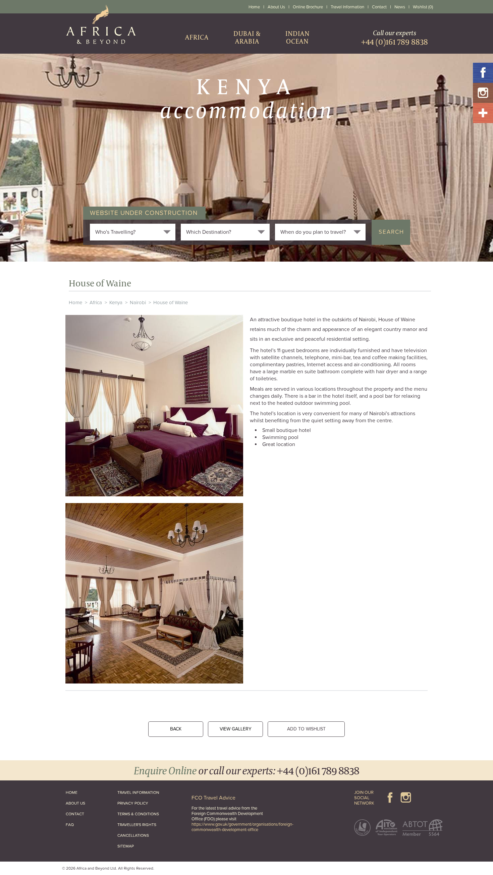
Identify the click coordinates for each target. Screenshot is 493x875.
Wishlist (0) (423, 7)
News (399, 7)
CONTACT (75, 814)
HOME (71, 792)
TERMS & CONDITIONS (138, 814)
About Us (276, 7)
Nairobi (138, 302)
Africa (96, 302)
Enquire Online (165, 770)
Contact (379, 7)
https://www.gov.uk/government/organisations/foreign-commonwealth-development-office (242, 827)
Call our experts (394, 37)
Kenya (115, 302)
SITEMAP (125, 846)
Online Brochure (308, 7)
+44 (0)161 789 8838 (318, 770)
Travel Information (347, 7)
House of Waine (170, 302)
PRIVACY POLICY (132, 803)
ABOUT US (75, 803)
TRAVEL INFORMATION (138, 792)
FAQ (70, 824)
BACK (175, 729)
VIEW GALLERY (236, 729)
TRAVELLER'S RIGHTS (136, 824)
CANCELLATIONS (133, 835)
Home (254, 7)
